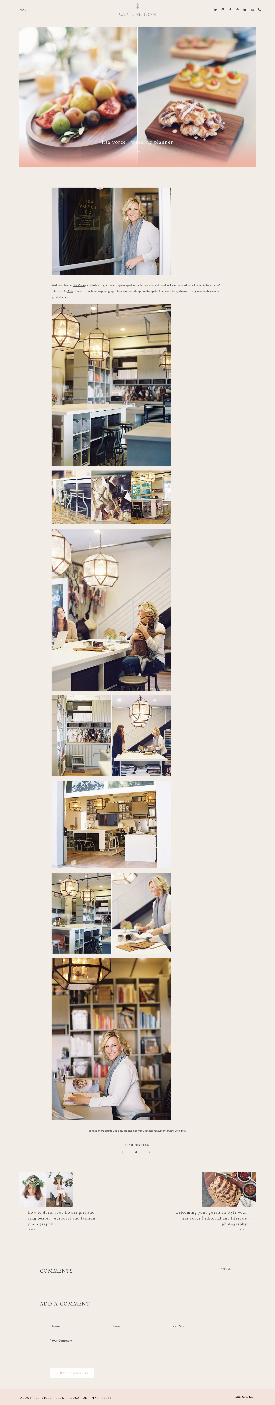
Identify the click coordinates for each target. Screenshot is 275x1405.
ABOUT (26, 1398)
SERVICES (44, 1398)
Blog (137, 152)
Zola (70, 291)
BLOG (60, 1398)
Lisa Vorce (79, 285)
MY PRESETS (102, 1398)
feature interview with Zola (170, 1131)
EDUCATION (78, 1398)
